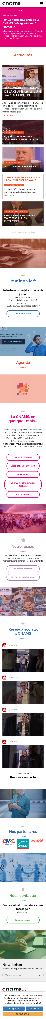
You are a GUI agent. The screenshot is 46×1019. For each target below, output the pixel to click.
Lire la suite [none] (9, 116)
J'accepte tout (14, 1008)
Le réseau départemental (23, 577)
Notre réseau (23, 474)
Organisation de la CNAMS (23, 466)
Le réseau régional (23, 569)
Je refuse (34, 1008)
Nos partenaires (23, 494)
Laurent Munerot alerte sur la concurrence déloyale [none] (22, 179)
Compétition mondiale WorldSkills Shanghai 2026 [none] (21, 138)
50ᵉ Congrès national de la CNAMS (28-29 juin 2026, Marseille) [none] (22, 91)
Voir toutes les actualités (23, 232)
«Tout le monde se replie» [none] (20, 166)
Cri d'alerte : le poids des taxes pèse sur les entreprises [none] (19, 218)
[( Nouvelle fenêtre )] (23, 844)
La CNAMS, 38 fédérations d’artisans (23, 484)
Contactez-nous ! (23, 920)
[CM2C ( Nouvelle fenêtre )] (8, 842)
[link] (23, 27)
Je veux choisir (23, 1014)
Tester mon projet (23, 313)
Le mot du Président (23, 457)
